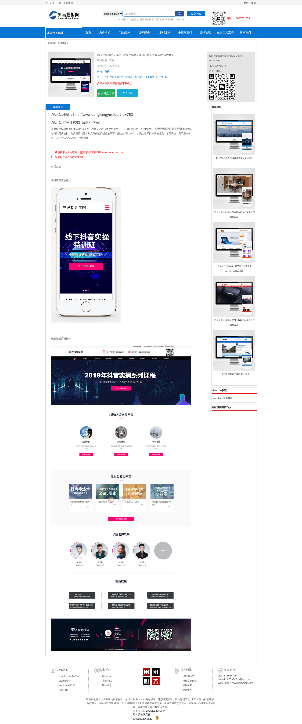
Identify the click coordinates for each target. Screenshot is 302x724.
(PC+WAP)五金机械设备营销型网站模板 (234, 157)
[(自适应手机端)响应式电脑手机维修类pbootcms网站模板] (234, 242)
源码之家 (165, 32)
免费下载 (196, 13)
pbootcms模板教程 (69, 676)
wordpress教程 (67, 685)
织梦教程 (63, 689)
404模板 (122, 19)
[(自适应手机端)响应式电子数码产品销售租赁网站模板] (234, 296)
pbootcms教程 (219, 390)
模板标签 (187, 685)
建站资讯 (107, 685)
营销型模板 (133, 19)
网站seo (106, 676)
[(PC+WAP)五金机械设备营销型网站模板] (234, 134)
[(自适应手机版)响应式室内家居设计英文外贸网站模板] (234, 188)
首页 (88, 32)
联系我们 (245, 32)
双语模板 (169, 19)
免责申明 (187, 689)
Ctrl (52, 2)
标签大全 (180, 19)
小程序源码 (185, 32)
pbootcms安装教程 (222, 398)
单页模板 (159, 19)
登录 (246, 2)
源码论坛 (205, 32)
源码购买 (144, 32)
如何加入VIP (189, 676)
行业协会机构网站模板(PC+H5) (234, 373)
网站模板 (66, 15)
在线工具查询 (225, 32)
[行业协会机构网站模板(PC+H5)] (234, 350)
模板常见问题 (189, 680)
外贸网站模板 (147, 19)
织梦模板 (62, 42)
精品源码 (124, 32)
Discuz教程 (65, 680)
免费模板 (104, 32)
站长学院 (107, 680)
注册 (253, 2)
